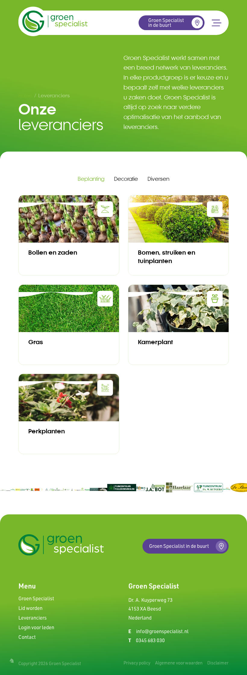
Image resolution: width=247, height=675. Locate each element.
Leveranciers (32, 618)
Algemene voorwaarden (178, 663)
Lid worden (30, 608)
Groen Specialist (36, 598)
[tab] (91, 179)
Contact (27, 637)
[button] (216, 22)
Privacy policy (137, 663)
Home (25, 95)
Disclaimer (218, 663)
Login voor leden (36, 627)
